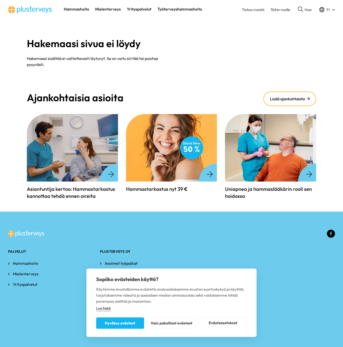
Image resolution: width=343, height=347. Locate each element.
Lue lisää (103, 308)
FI (328, 9)
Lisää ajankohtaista (287, 98)
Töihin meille (280, 9)
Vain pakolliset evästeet (171, 323)
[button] (304, 10)
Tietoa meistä (253, 9)
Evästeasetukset (223, 322)
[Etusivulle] (30, 9)
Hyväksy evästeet (120, 323)
